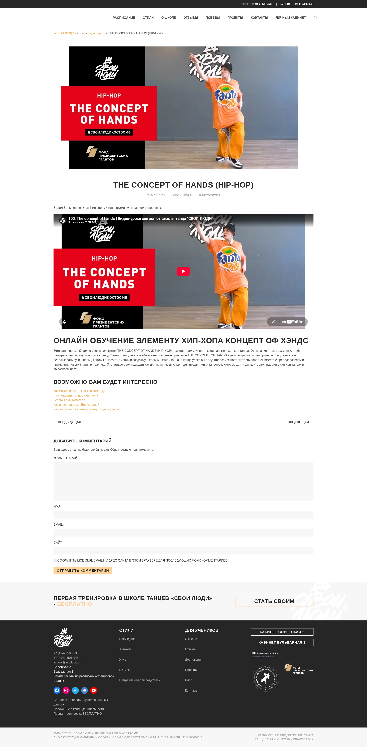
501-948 (307, 4)
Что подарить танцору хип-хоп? (76, 395)
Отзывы (191, 17)
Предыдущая (69, 422)
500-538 (267, 4)
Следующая (299, 422)
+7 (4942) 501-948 (66, 657)
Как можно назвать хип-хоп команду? (80, 391)
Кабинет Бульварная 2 (282, 642)
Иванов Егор (303, 739)
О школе (168, 17)
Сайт (58, 542)
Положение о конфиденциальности (79, 709)
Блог (81, 33)
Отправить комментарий (83, 570)
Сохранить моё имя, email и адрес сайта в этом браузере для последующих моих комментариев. (142, 560)
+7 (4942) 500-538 (66, 653)
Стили (148, 17)
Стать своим (274, 601)
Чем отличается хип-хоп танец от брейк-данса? (87, 409)
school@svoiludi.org (67, 662)
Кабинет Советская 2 (282, 632)
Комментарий (65, 458)
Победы (213, 17)
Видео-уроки (97, 33)
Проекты (235, 17)
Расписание (124, 17)
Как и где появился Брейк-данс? (76, 404)
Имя (58, 506)
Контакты (259, 17)
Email (59, 524)
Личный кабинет (291, 17)
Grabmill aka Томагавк (69, 400)
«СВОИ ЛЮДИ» (65, 33)
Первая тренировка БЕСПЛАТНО (78, 713)
